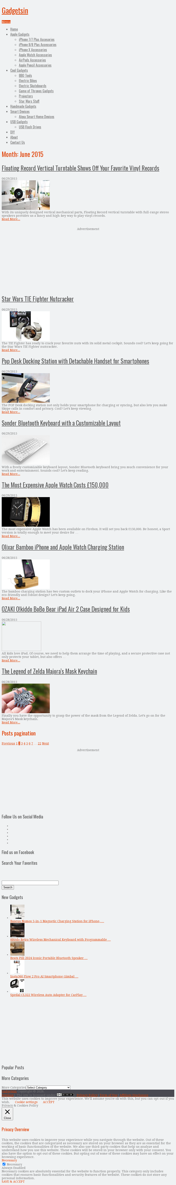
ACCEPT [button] (49, 1102)
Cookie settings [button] (26, 1102)
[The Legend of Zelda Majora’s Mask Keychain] (88, 699)
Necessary (14, 1164)
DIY (12, 132)
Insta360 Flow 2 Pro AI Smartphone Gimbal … (44, 976)
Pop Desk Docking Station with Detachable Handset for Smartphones (75, 360)
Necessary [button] (9, 1160)
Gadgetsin (15, 10)
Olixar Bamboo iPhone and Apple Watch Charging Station (63, 547)
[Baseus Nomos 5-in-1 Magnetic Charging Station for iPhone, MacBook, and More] (17, 917)
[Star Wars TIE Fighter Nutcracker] (88, 326)
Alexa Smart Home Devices (36, 116)
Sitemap (8, 1095)
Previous (8, 743)
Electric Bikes (28, 80)
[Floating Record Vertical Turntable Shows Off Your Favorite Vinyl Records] (88, 195)
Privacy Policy (87, 1095)
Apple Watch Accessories (35, 54)
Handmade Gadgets (23, 106)
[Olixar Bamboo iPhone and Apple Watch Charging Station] (88, 574)
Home (14, 29)
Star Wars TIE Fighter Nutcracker (38, 298)
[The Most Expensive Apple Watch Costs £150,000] (88, 512)
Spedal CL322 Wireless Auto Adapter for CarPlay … (48, 995)
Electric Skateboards (32, 85)
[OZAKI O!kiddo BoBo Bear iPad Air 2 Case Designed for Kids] (88, 636)
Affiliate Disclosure (134, 1095)
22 (39, 743)
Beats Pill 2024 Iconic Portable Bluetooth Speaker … (49, 958)
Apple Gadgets (19, 34)
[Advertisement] (88, 260)
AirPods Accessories (32, 60)
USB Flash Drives (30, 126)
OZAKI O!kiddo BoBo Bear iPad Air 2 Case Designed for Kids (66, 609)
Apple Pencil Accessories (35, 65)
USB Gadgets (19, 121)
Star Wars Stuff (29, 101)
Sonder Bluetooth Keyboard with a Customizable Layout (61, 422)
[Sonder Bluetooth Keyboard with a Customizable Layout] (88, 450)
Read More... (11, 219)
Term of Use (109, 1095)
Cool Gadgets (19, 70)
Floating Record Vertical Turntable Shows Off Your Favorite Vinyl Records (80, 168)
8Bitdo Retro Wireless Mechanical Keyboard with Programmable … (60, 939)
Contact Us (17, 142)
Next (45, 743)
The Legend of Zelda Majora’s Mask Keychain (49, 671)
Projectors (26, 96)
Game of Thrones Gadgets (36, 90)
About (14, 137)
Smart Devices (20, 111)
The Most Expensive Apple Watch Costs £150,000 (55, 484)
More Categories (14, 1087)
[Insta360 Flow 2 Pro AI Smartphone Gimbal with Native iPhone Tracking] (17, 973)
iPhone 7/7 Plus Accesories (37, 39)
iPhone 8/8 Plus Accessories (37, 44)
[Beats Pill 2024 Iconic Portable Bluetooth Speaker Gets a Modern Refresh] (17, 954)
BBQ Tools (25, 75)
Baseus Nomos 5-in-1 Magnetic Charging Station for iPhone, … (57, 921)
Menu (6, 22)
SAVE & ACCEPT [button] (13, 1181)
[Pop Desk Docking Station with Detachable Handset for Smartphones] (88, 388)
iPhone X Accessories (33, 49)
